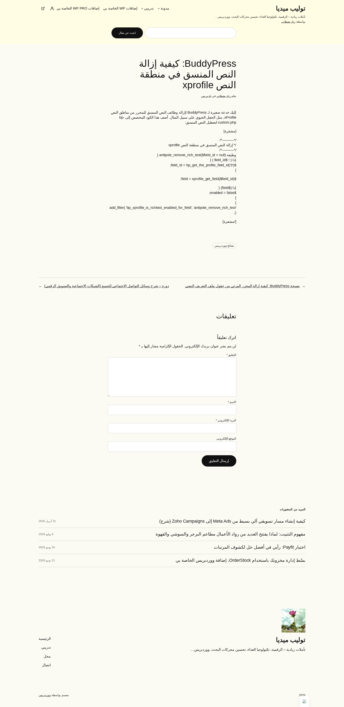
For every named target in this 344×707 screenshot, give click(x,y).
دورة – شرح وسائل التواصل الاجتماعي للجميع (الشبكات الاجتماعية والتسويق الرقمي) (106, 286)
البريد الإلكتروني (226, 420)
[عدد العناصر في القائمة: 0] (43, 8)
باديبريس (206, 96)
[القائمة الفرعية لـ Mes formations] (142, 8)
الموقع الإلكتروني (226, 438)
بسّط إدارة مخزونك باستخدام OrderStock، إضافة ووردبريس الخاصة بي (240, 560)
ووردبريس (45, 695)
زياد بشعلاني (288, 21)
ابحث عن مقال (127, 32)
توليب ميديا (291, 8)
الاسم (232, 402)
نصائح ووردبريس (224, 245)
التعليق (231, 354)
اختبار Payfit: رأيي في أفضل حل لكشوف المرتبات (259, 547)
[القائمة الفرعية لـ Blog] (159, 8)
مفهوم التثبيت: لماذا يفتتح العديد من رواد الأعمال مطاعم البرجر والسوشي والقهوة (230, 534)
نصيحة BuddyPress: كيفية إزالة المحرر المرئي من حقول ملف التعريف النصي (242, 286)
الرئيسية (45, 639)
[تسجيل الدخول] (52, 8)
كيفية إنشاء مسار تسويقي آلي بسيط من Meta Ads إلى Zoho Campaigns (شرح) (232, 521)
